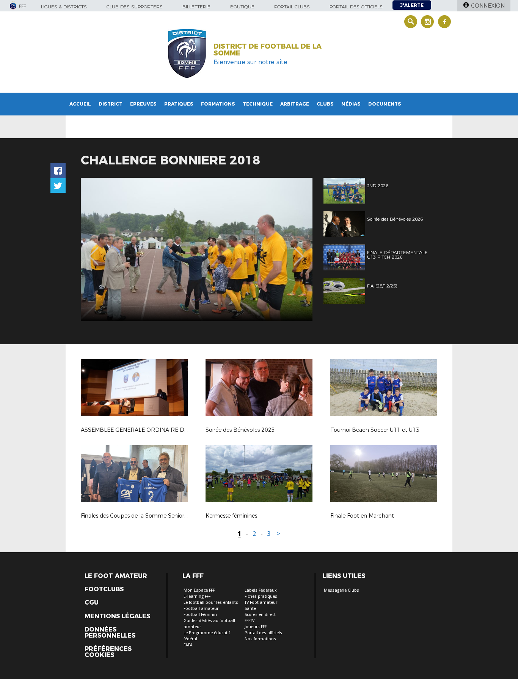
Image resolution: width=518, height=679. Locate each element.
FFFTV (249, 620)
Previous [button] (93, 250)
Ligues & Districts (64, 7)
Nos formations (260, 638)
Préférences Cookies (108, 652)
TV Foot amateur (261, 602)
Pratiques (178, 104)
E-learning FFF (197, 596)
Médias (351, 104)
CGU (92, 603)
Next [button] (298, 250)
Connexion (488, 5)
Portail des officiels (356, 7)
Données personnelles (110, 633)
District (110, 104)
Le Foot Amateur (116, 576)
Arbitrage (294, 104)
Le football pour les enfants (211, 602)
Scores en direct (260, 614)
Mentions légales (117, 616)
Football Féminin (200, 614)
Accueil (80, 104)
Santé (250, 608)
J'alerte (412, 5)
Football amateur (201, 608)
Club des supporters (135, 7)
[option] (196, 249)
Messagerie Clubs (341, 590)
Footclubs (104, 589)
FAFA (188, 645)
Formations (218, 104)
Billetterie (196, 7)
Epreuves (143, 104)
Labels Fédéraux (261, 590)
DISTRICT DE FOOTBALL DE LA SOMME (267, 49)
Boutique (242, 7)
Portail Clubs (292, 7)
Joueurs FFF (256, 626)
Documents (384, 104)
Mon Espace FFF (199, 590)
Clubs (325, 104)
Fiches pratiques (261, 596)
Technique (258, 104)
